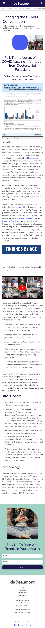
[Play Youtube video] (22, 288)
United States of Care (28, 218)
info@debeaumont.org (22, 610)
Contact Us (22, 595)
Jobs (22, 587)
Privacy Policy (22, 592)
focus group (33, 158)
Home (3, 9)
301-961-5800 (25, 612)
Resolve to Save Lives (11, 221)
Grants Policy (23, 590)
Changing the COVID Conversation (19, 9)
